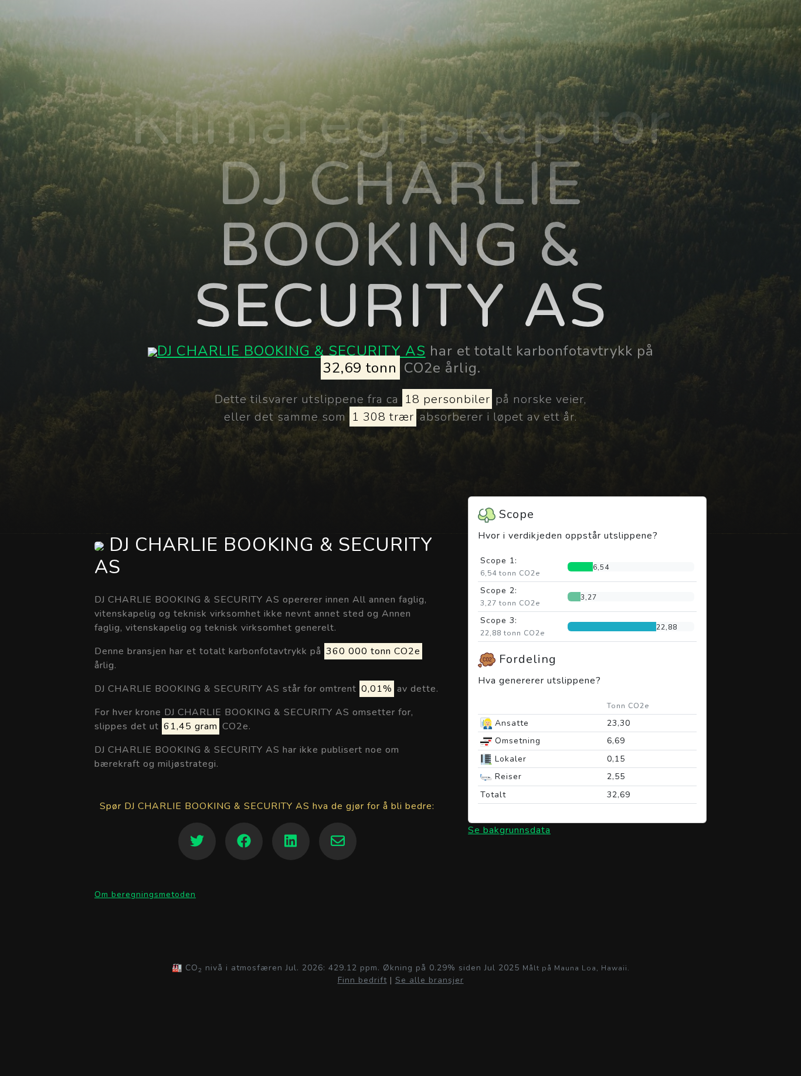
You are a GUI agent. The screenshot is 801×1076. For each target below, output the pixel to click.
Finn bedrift (362, 980)
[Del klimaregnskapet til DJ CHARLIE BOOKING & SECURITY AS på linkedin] (291, 841)
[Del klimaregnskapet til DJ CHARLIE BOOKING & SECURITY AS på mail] (338, 841)
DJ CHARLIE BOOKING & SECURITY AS (291, 350)
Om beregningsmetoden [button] (145, 894)
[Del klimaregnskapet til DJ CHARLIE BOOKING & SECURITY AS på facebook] (244, 841)
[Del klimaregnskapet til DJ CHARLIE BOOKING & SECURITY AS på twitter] (197, 841)
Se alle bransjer (429, 980)
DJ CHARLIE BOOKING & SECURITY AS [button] (263, 556)
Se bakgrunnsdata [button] (509, 830)
